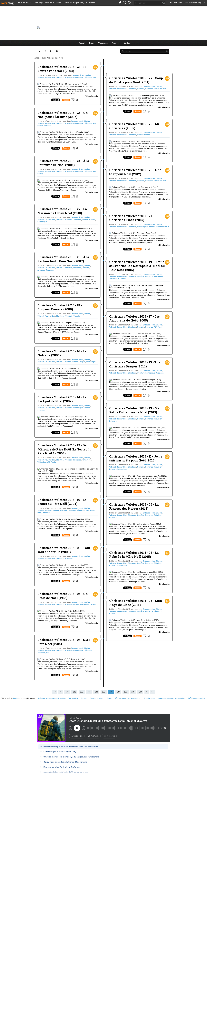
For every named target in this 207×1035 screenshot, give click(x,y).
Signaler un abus (97, 698)
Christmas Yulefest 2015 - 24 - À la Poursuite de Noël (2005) (63, 163)
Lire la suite (92, 96)
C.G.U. (109, 698)
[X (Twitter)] (124, 2)
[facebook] (120, 2)
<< (54, 692)
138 (125, 692)
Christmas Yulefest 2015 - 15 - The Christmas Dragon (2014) (134, 364)
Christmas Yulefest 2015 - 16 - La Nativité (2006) (61, 353)
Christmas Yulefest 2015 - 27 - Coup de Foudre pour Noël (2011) (136, 80)
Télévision (88, 78)
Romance (47, 126)
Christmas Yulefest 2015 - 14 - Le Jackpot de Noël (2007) (61, 399)
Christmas (60, 78)
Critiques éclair (78, 75)
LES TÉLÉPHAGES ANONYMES (108, 27)
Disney (85, 220)
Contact (127, 43)
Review (48, 78)
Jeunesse (77, 220)
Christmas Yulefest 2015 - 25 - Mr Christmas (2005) (134, 126)
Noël (53, 78)
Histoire (75, 362)
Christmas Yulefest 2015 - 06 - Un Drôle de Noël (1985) (62, 596)
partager (95, 736)
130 (66, 692)
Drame (68, 362)
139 (132, 692)
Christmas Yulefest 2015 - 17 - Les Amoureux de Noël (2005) (134, 318)
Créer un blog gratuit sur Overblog (51, 698)
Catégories (103, 43)
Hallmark (122, 279)
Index (91, 43)
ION (164, 89)
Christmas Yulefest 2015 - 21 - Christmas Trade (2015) (131, 218)
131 (74, 692)
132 (81, 692)
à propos (111, 736)
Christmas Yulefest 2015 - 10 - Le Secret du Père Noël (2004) (61, 502)
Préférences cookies (196, 698)
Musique (92, 220)
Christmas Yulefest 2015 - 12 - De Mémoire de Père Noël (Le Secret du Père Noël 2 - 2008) (64, 449)
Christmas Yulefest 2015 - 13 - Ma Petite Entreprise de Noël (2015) (134, 410)
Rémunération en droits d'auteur (128, 698)
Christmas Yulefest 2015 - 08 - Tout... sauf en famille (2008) (64, 550)
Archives (115, 43)
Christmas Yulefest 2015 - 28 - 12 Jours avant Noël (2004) (61, 69)
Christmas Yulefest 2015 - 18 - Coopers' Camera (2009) (59, 307)
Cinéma (88, 75)
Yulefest (40, 78)
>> (153, 692)
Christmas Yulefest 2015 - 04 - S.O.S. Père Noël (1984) (64, 642)
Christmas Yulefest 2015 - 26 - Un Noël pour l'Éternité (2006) (62, 115)
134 (96, 692)
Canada (76, 316)
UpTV (166, 227)
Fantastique (78, 78)
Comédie (69, 78)
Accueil (82, 43)
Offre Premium (149, 698)
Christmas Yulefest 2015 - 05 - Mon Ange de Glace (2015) (135, 603)
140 (140, 692)
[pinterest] (129, 2)
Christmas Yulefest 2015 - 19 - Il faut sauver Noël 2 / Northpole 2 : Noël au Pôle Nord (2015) (137, 266)
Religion (82, 362)
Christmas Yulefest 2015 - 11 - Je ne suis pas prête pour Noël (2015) (135, 458)
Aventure (41, 270)
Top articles (73, 698)
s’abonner (78, 736)
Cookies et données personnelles (171, 698)
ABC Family (51, 462)
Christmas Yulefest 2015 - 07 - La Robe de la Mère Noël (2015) (134, 555)
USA (94, 78)
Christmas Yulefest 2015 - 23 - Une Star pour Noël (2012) (135, 172)
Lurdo (15, 698)
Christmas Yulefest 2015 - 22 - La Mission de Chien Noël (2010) (62, 211)
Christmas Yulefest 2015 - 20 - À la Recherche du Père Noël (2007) (63, 259)
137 (118, 692)
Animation (77, 268)
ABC (48, 653)
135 (103, 692)
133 (88, 692)
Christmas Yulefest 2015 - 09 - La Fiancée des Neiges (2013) (134, 506)
